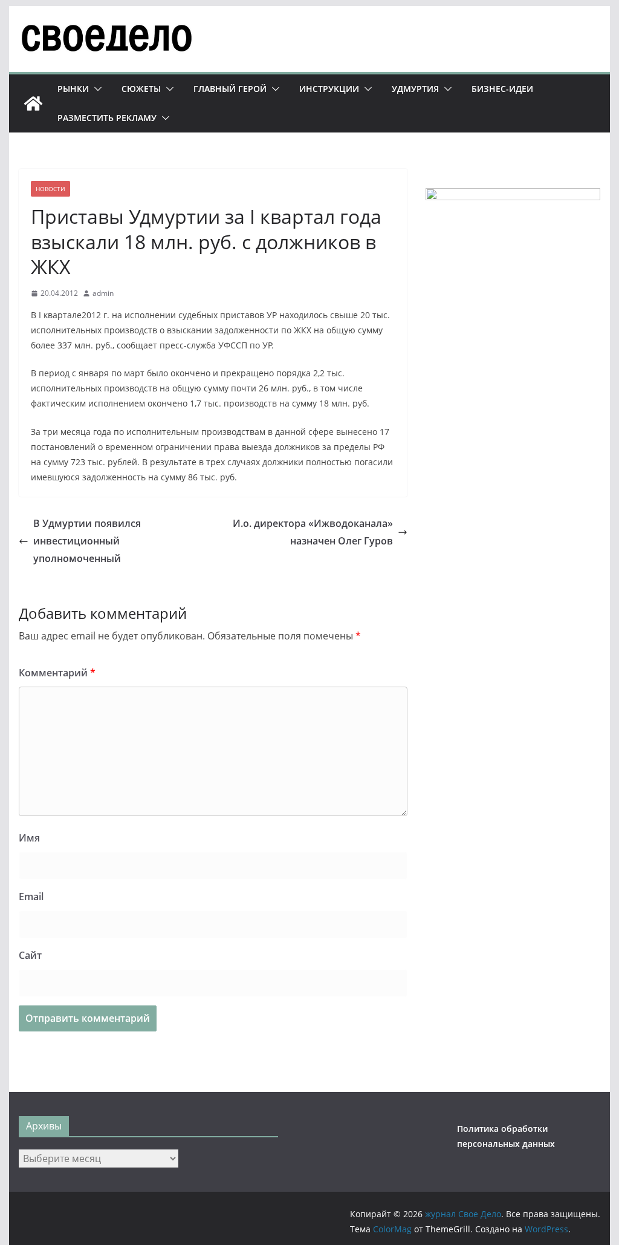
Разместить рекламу (107, 117)
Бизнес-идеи (502, 88)
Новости (50, 189)
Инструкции (329, 88)
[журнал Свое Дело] (33, 103)
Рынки (73, 88)
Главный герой (230, 88)
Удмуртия (415, 88)
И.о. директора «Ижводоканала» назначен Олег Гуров (313, 532)
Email (31, 896)
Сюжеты (141, 88)
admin (103, 293)
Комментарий (57, 672)
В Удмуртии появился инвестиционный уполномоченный (87, 541)
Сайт (30, 955)
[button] (95, 88)
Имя (29, 838)
